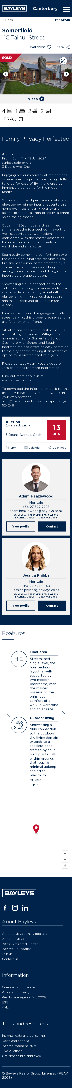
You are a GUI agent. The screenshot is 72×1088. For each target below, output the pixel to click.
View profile (20, 526)
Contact (52, 526)
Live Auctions (12, 1051)
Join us (7, 954)
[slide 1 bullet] (33, 785)
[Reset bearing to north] (65, 865)
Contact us (10, 959)
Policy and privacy (15, 992)
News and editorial (16, 1041)
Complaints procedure (18, 987)
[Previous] (5, 74)
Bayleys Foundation (17, 949)
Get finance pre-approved (21, 1056)
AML (5, 1007)
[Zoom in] (65, 854)
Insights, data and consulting (23, 1035)
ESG (5, 1002)
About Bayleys (13, 939)
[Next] (66, 74)
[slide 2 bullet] (38, 785)
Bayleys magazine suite (19, 1046)
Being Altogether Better (20, 944)
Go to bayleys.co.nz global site (25, 934)
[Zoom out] (65, 860)
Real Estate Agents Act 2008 (24, 997)
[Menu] (65, 9)
